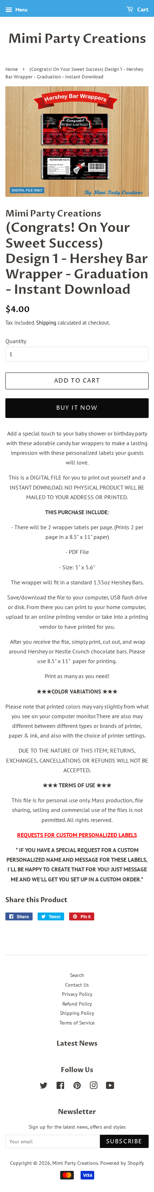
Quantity (15, 341)
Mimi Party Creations (77, 39)
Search (77, 975)
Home (11, 70)
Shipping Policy (77, 1013)
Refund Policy (77, 1004)
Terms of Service (77, 1023)
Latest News (77, 1043)
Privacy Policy (77, 994)
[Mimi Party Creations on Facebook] (60, 1087)
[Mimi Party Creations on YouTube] (110, 1087)
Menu (21, 9)
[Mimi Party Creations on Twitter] (44, 1087)
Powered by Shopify (122, 1163)
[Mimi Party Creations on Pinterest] (77, 1087)
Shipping (46, 322)
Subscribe (124, 1141)
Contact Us (77, 985)
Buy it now (77, 408)
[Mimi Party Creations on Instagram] (93, 1087)
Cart (142, 9)
